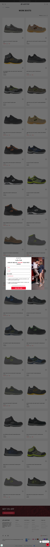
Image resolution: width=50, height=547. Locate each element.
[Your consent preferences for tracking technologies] (2, 545)
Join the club (18, 288)
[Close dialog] (43, 258)
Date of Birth (9, 273)
